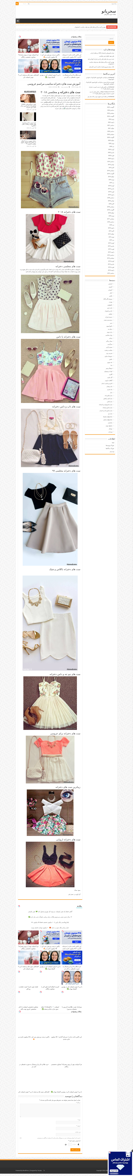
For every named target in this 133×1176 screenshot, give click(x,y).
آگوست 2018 (110, 210)
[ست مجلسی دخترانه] (50, 438)
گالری (110, 374)
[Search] (17, 3)
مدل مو (110, 413)
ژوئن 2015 (111, 237)
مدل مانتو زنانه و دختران (106, 410)
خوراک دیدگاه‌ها (110, 448)
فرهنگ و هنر (109, 368)
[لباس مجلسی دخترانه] (50, 519)
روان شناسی (108, 335)
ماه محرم (109, 389)
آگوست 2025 (110, 107)
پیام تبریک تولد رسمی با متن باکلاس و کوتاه (94, 27)
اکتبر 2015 (111, 231)
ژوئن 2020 (111, 143)
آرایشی (110, 284)
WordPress (26, 1170)
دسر (111, 323)
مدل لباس (109, 401)
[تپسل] (62, 931)
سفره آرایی (109, 347)
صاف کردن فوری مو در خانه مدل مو (97, 96)
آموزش (110, 290)
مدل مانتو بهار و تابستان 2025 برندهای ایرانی (102, 53)
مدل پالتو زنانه (108, 395)
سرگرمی (109, 344)
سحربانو (109, 11)
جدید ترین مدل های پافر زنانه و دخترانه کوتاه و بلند (101, 59)
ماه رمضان (109, 386)
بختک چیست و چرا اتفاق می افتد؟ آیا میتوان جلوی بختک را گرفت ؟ (28, 142)
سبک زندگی (109, 341)
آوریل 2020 (111, 149)
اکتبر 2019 (111, 167)
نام (79, 1120)
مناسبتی (110, 422)
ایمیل (78, 1126)
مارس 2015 (111, 246)
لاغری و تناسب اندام (107, 383)
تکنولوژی (109, 305)
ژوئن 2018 (111, 216)
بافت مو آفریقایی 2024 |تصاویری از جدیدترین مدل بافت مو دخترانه (28, 106)
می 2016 (111, 225)
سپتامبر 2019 (110, 170)
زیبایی (110, 338)
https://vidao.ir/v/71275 (107, 92)
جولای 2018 (111, 213)
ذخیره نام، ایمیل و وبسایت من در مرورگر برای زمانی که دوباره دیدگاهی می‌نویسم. (58, 1138)
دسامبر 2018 (110, 197)
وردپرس (112, 451)
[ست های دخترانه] (50, 160)
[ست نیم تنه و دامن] (50, 304)
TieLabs (39, 1170)
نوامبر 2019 (111, 164)
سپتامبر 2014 (110, 258)
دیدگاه (78, 1102)
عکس (110, 359)
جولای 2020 (111, 140)
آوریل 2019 (111, 185)
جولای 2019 (111, 176)
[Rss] (29, 4)
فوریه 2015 (111, 249)
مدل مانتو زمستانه (107, 407)
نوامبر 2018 (111, 200)
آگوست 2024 (110, 116)
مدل (111, 392)
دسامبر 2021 (110, 125)
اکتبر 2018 (111, 204)
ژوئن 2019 (111, 179)
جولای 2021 (111, 128)
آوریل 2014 (111, 261)
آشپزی (110, 287)
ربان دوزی (109, 332)
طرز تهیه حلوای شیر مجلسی (106, 56)
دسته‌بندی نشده (64, 87)
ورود (113, 442)
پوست (110, 302)
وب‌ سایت (77, 1132)
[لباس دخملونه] (50, 623)
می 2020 (111, 146)
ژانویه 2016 (111, 228)
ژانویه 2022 (111, 122)
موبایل (110, 428)
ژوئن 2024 (111, 119)
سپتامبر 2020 (110, 134)
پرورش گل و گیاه (107, 299)
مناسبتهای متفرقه (107, 416)
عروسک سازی (108, 356)
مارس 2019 (111, 188)
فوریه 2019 (111, 191)
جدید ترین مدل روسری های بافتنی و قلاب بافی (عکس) (29, 124)
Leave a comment (53, 87)
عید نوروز (109, 362)
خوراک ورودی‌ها (110, 445)
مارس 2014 (111, 264)
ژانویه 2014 (111, 270)
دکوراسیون (109, 326)
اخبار (111, 293)
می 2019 (111, 182)
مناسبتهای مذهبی (107, 419)
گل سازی (109, 377)
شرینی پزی (109, 353)
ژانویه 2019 (111, 194)
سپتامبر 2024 (110, 113)
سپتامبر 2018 (110, 207)
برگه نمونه (114, 3)
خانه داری (109, 308)
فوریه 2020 (111, 155)
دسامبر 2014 (110, 255)
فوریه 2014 (111, 267)
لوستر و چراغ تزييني (108, 82)
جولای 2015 (111, 234)
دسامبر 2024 (110, 110)
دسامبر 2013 (110, 273)
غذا (111, 365)
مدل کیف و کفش (107, 398)
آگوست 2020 (110, 137)
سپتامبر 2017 (110, 219)
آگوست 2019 (110, 173)
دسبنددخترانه (108, 317)
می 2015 (111, 240)
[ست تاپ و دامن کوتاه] (50, 238)
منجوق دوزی (109, 425)
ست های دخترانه (70, 92)
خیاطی (110, 314)
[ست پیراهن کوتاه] (50, 371)
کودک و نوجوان (108, 371)
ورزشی (110, 431)
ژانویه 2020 (111, 158)
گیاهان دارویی (108, 380)
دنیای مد (110, 329)
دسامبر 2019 (110, 161)
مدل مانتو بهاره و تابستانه (105, 404)
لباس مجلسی (47, 102)
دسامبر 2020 (110, 131)
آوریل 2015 (111, 243)
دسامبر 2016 (110, 222)
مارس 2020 (111, 152)
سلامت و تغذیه (108, 350)
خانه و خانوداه (108, 311)
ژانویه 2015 (111, 252)
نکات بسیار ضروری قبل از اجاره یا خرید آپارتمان (101, 67)
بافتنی (110, 296)
